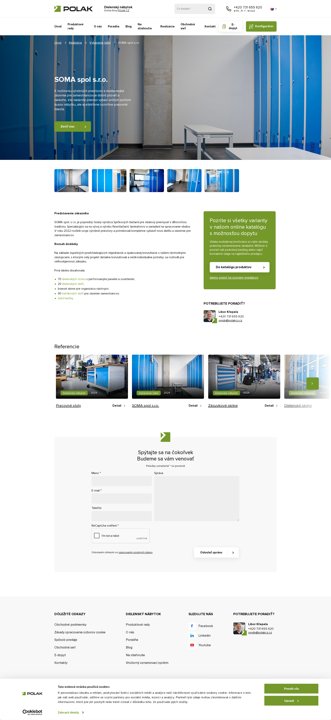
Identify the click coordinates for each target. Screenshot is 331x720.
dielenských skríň (73, 284)
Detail (116, 406)
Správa (158, 473)
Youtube (204, 645)
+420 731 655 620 (248, 7)
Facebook (205, 626)
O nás (98, 26)
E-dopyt (233, 26)
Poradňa (113, 26)
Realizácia (167, 26)
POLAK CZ (73, 9)
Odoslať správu (211, 552)
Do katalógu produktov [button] (234, 267)
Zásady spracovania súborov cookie (80, 632)
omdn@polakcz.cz (230, 320)
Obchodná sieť (188, 26)
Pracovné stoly (68, 405)
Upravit (289, 700)
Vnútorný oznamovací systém (147, 663)
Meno (96, 473)
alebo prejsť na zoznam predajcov (234, 278)
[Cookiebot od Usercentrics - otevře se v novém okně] (32, 712)
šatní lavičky (65, 298)
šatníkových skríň (73, 293)
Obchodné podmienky (70, 625)
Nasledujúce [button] (312, 383)
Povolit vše (291, 688)
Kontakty (60, 663)
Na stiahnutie (145, 26)
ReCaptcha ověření (105, 526)
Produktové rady (76, 26)
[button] (273, 9)
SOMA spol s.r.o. (145, 405)
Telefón (97, 508)
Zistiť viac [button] (68, 126)
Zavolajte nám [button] (229, 9)
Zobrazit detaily (68, 712)
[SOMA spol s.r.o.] (71, 180)
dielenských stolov (74, 279)
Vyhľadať (210, 9)
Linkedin (204, 636)
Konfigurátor (264, 26)
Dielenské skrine (298, 405)
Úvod (57, 26)
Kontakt (210, 26)
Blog (128, 26)
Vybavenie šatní (100, 43)
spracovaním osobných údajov (135, 552)
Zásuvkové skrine (223, 405)
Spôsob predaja (65, 640)
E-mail (97, 490)
